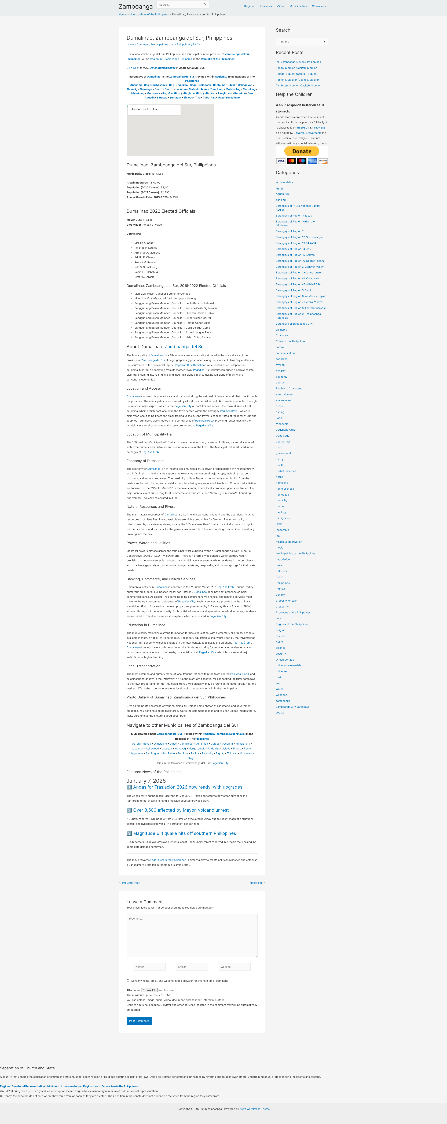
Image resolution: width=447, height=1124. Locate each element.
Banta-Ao (219, 85)
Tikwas (188, 97)
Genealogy (282, 435)
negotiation (283, 559)
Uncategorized (285, 659)
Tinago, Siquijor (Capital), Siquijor (296, 73)
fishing (280, 412)
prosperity (282, 606)
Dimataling (160, 743)
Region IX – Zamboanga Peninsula (171, 59)
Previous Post (129, 882)
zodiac (280, 712)
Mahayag (180, 748)
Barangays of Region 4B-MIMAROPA (298, 284)
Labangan (138, 748)
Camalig (132, 89)
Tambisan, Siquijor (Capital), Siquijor (298, 85)
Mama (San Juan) (212, 89)
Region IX (221, 76)
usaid (279, 677)
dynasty (280, 370)
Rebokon (240, 93)
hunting (280, 506)
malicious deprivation (289, 541)
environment (284, 400)
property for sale (286, 600)
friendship (282, 424)
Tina (198, 97)
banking (281, 200)
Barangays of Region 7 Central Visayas (300, 302)
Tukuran (232, 753)
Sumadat (175, 97)
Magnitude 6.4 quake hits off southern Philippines (184, 833)
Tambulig (207, 753)
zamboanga (283, 700)
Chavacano (319, 6)
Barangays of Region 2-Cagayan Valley (300, 266)
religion (280, 630)
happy (279, 459)
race (278, 618)
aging (279, 188)
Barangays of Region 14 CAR (293, 249)
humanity (281, 500)
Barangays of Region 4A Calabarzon (298, 278)
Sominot (183, 753)
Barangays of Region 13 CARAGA (296, 243)
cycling (280, 365)
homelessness (285, 488)
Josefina (227, 743)
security (281, 653)
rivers (279, 641)
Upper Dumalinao (229, 97)
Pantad (210, 93)
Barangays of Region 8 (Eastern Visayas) (301, 308)
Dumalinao (153, 76)
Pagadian (198, 370)
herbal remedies (286, 471)
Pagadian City (183, 365)
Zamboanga (136, 6)
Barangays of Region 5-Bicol (293, 290)
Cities (280, 6)
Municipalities (298, 6)
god (278, 447)
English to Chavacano (289, 388)
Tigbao (220, 753)
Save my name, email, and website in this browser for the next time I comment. (179, 980)
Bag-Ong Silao (178, 85)
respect (280, 636)
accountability (284, 182)
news (279, 565)
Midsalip (213, 748)
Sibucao (162, 97)
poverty (280, 594)
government (283, 453)
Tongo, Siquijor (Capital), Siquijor (296, 67)
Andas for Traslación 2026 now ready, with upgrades (187, 787)
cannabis (281, 329)
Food (279, 418)
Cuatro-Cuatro (164, 89)
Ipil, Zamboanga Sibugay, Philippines (298, 62)
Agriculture (283, 194)
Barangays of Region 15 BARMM (295, 255)
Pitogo (237, 748)
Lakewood (152, 748)
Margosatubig (197, 748)
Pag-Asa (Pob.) (172, 93)
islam (279, 524)
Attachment (134, 990)
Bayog (147, 743)
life (278, 535)
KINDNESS (319, 127)
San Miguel (153, 753)
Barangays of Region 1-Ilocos (294, 215)
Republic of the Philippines (217, 59)
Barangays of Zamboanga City (294, 323)
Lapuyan (167, 748)
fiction (280, 406)
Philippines (192, 80)
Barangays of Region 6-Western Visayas (300, 296)
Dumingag (201, 743)
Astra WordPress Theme (255, 1109)
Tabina (195, 753)
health (280, 465)
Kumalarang (243, 743)
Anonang (136, 85)
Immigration (283, 518)
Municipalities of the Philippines (170, 44)
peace (279, 577)
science (280, 647)
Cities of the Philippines (290, 341)
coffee (280, 347)
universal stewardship (289, 665)
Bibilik (232, 85)
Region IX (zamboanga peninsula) (224, 733)
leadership (282, 530)
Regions (249, 6)
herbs (279, 476)
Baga (193, 85)
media (279, 547)
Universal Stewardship (307, 132)
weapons (281, 695)
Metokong (137, 93)
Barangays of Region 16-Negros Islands (300, 260)
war (278, 683)
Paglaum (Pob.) (194, 93)
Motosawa (153, 93)
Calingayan (245, 85)
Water (279, 689)
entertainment (285, 394)
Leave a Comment (138, 44)
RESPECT (303, 127)
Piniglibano (225, 93)
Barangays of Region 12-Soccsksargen (300, 237)
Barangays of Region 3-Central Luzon (299, 272)
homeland (282, 482)
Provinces (266, 6)
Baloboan (205, 85)
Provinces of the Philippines (293, 612)
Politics (280, 589)
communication (285, 353)
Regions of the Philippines (292, 624)
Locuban (181, 89)
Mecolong (249, 89)
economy (281, 376)
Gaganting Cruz (285, 429)
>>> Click (133, 67)
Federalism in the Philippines (168, 860)
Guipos (215, 743)
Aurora (136, 743)
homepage (282, 494)
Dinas (173, 743)
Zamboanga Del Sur (169, 733)
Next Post (257, 882)
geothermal (283, 441)
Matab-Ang (233, 89)
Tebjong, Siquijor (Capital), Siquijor (297, 79)
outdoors (281, 571)
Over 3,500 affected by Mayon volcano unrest (181, 810)
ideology (281, 512)
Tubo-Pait (209, 97)
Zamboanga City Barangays (292, 706)
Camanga (146, 89)
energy (280, 382)
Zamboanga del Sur (181, 76)
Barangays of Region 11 (290, 231)
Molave (225, 748)
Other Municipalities (162, 67)
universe (281, 671)
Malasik (194, 89)
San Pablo (168, 753)
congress (281, 359)
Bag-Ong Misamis (155, 85)
